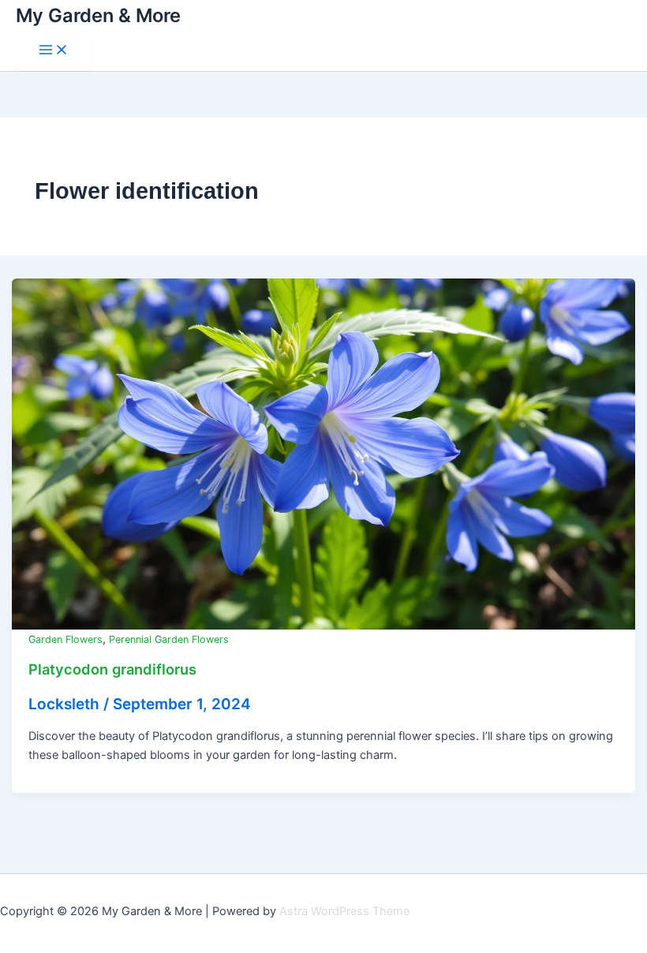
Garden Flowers (65, 639)
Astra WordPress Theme (344, 911)
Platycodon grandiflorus (112, 669)
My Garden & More (98, 15)
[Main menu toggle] (54, 51)
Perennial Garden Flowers (169, 639)
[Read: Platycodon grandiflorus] (324, 454)
